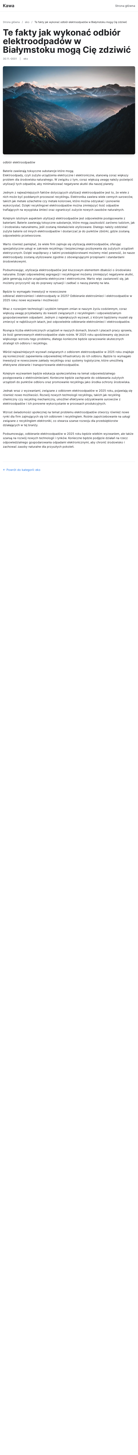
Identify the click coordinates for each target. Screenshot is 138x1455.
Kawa (8, 5)
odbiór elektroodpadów (19, 162)
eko (27, 22)
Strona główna (125, 6)
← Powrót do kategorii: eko (21, 470)
